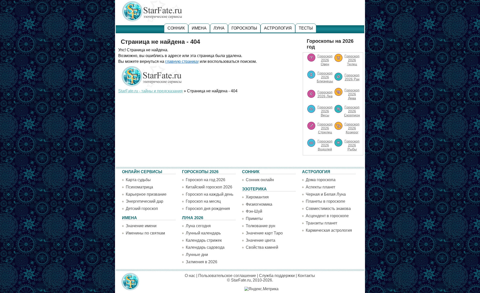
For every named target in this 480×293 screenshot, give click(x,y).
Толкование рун (260, 226)
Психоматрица (139, 187)
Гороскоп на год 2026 (205, 180)
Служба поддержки (277, 275)
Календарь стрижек (204, 240)
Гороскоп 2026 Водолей (325, 145)
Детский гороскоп (142, 208)
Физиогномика (259, 204)
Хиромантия (257, 197)
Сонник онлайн (260, 180)
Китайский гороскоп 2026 (209, 187)
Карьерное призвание (146, 194)
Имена (199, 28)
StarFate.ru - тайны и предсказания (150, 91)
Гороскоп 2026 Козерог (352, 128)
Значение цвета (260, 240)
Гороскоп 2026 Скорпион (352, 111)
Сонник (176, 28)
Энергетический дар (144, 201)
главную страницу (182, 61)
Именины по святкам (145, 233)
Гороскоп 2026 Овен (325, 60)
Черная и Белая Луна (326, 194)
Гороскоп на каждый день (209, 194)
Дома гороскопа (321, 180)
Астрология (278, 28)
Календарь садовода (205, 247)
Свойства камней (262, 247)
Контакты (306, 275)
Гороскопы (244, 28)
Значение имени (141, 226)
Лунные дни (197, 254)
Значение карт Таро (264, 233)
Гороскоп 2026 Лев (325, 94)
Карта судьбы (138, 180)
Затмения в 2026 (201, 262)
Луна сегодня (198, 226)
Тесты (306, 28)
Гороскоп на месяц (203, 201)
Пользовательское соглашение (227, 275)
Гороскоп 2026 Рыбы (352, 145)
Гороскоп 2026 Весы (325, 111)
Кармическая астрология (329, 230)
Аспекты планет (320, 187)
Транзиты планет (321, 223)
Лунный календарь (203, 233)
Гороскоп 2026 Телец (352, 60)
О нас (190, 275)
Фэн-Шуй (254, 211)
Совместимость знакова (328, 208)
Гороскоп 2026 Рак (352, 77)
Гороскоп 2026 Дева (352, 94)
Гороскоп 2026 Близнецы (325, 77)
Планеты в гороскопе (325, 201)
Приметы (254, 218)
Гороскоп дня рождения (208, 208)
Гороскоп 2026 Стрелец (325, 128)
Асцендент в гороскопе (327, 216)
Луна (219, 28)
